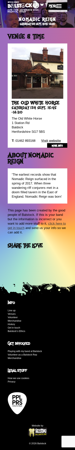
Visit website (51, 141)
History (11, 324)
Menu (53, 6)
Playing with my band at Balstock (25, 351)
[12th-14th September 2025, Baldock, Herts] (26, 5)
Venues (12, 314)
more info (57, 145)
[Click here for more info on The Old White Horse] (37, 72)
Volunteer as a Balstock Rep (22, 354)
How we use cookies (18, 378)
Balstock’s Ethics (16, 331)
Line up (12, 310)
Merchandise (14, 321)
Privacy (11, 381)
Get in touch (14, 327)
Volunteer (13, 317)
